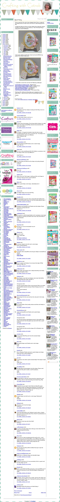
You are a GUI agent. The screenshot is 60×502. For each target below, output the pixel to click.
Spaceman (5, 63)
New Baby (6, 269)
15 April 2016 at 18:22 (23, 331)
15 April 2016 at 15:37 (23, 307)
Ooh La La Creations (8, 273)
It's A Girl (5, 72)
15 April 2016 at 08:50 (24, 188)
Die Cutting (6, 231)
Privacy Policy (50, 23)
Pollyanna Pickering (8, 284)
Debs (18, 130)
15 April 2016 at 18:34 (23, 347)
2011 (4, 105)
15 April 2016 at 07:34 (24, 156)
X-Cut (5, 326)
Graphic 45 (6, 246)
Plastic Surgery (6, 78)
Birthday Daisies (7, 57)
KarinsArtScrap (20, 310)
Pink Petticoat (7, 281)
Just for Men (6, 70)
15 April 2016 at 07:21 (24, 139)
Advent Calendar (7, 199)
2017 (4, 42)
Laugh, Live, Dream (53, 317)
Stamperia (6, 307)
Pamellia (19, 197)
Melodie (19, 394)
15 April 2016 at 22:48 (24, 381)
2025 (4, 34)
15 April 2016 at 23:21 (23, 391)
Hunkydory (6, 251)
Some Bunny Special (8, 64)
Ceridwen (52, 325)
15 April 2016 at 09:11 (23, 194)
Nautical (5, 268)
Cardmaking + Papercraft (7, 207)
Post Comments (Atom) (26, 494)
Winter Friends (53, 307)
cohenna (19, 484)
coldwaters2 (19, 213)
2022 (4, 36)
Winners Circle (6, 89)
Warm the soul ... (7, 58)
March (5, 97)
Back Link (5, 67)
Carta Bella (6, 210)
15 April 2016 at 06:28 (24, 112)
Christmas (6, 211)
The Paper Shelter (8, 314)
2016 (4, 44)
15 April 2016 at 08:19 (24, 179)
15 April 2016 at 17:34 (23, 323)
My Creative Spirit (8, 266)
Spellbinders (6, 303)
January (5, 99)
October (6, 47)
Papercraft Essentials (6, 277)
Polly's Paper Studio (8, 283)
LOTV (5, 255)
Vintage (5, 322)
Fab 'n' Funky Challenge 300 (22, 86)
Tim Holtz (6, 315)
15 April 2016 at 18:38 (23, 355)
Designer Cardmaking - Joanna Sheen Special (7, 227)
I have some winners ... (8, 68)
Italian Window (6, 61)
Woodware (6, 325)
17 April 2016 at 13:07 (23, 450)
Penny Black (6, 279)
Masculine (6, 262)
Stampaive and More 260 (21, 88)
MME (5, 258)
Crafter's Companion (8, 216)
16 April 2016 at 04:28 (24, 400)
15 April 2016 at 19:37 (23, 373)
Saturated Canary (8, 293)
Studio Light (6, 309)
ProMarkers (30, 99)
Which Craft (6, 323)
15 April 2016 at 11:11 (23, 229)
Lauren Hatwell (20, 115)
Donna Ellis (19, 384)
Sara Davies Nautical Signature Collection (8, 291)
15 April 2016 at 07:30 (24, 146)
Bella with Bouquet (7, 76)
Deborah (19, 403)
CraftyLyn (19, 459)
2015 (4, 100)
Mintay (5, 265)
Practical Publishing (8, 285)
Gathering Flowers (52, 335)
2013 (4, 103)
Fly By (4, 90)
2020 (4, 39)
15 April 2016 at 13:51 (23, 299)
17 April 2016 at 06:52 (24, 443)
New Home (6, 270)
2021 (4, 38)
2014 (4, 101)
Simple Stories (7, 298)
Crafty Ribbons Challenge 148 (22, 84)
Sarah (18, 302)
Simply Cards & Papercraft (7, 300)
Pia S (18, 435)
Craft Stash (6, 215)
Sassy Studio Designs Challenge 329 (23, 85)
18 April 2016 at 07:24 (24, 464)
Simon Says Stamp (8, 297)
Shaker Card (6, 295)
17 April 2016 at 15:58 (23, 456)
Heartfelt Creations (8, 247)
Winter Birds (53, 299)
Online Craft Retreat (8, 272)
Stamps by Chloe (7, 308)
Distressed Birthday (7, 59)
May (5, 53)
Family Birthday (7, 239)
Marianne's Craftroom (22, 168)
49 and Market (7, 198)
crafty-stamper (20, 427)
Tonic (5, 316)
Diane (18, 149)
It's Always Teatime (52, 290)
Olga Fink (19, 224)
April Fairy (5, 77)
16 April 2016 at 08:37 (24, 407)
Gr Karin (19, 313)
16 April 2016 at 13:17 (23, 424)
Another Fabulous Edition (7, 66)
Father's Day (6, 241)
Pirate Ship (5, 93)
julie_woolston (20, 141)
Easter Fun (5, 91)
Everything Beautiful (7, 82)
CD (4, 205)
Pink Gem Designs (8, 280)
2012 (4, 104)
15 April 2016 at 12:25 (24, 258)
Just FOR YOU (6, 83)
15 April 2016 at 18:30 (24, 338)
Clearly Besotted (7, 213)
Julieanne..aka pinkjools (22, 475)
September (6, 48)
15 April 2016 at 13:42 (23, 292)
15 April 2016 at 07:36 (24, 165)
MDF (5, 257)
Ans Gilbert (19, 366)
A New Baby (6, 79)
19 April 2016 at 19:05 (24, 488)
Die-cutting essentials (6, 233)
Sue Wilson (6, 310)
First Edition (6, 242)
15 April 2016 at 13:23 (23, 280)
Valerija (18, 242)
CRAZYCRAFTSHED (21, 204)
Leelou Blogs (33, 501)
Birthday (5, 202)
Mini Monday (7, 264)
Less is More (7, 256)
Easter (5, 236)
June (5, 52)
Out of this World (7, 74)
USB (5, 320)
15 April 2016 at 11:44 (23, 239)
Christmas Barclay (7, 55)
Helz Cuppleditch (7, 248)
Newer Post (16, 492)
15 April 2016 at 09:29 (24, 210)
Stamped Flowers (7, 73)
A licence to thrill (7, 80)
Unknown (19, 276)
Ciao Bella (6, 212)
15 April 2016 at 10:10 (24, 221)
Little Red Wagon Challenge (21, 87)
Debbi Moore (7, 224)
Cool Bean (5, 60)
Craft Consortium (8, 214)
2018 (4, 41)
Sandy (18, 419)
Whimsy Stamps (7, 324)
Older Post (43, 492)
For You (5, 87)
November (6, 46)
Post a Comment (18, 490)
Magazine (6, 259)
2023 (4, 35)
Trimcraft (6, 319)
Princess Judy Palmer (22, 376)
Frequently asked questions (7, 245)
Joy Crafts (6, 253)
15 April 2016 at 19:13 (23, 363)
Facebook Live (7, 238)
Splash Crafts (7, 306)
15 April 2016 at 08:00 (24, 171)
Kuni (18, 341)
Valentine (6, 321)
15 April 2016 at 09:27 (24, 201)
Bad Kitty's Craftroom (22, 237)
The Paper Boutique (8, 313)
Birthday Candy (6, 71)
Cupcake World (53, 343)
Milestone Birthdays (8, 263)
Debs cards (19, 249)
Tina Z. (18, 190)
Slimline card (6, 302)
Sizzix (5, 301)
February (6, 98)
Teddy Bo (6, 312)
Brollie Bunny (6, 84)
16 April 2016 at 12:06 (24, 416)
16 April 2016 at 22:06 (24, 432)
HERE (43, 93)
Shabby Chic (6, 294)
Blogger (10, 328)
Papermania (6, 278)
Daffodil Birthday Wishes (7, 95)
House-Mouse (7, 250)
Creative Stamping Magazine (8, 222)
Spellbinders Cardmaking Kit (7, 305)
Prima (5, 286)
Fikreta (18, 232)
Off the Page (6, 271)
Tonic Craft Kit (7, 317)
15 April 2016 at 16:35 (24, 314)
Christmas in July (53, 353)
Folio (5, 243)
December (6, 45)
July (5, 51)
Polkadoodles (7, 282)
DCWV (5, 223)
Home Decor (6, 249)
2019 (4, 40)
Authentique (6, 201)
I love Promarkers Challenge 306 (22, 89)
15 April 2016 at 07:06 (24, 127)
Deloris (18, 174)
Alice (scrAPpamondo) (22, 295)
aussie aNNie (20, 410)
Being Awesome (6, 92)
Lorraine (19, 334)
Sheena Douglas (7, 296)
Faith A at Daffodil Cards (22, 453)
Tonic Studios (7, 318)
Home (30, 492)
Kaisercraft (6, 254)
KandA (18, 350)
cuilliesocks (19, 268)
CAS (5, 204)
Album (5, 200)
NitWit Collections (24, 99)
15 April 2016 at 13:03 (24, 273)
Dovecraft (6, 235)
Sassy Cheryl (7, 292)
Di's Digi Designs (7, 230)
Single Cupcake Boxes (53, 280)
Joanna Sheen (7, 252)
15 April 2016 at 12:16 (23, 247)
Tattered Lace (7, 311)
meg (18, 121)
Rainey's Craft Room (21, 159)
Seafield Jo (19, 261)
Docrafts (6, 234)
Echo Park (6, 237)
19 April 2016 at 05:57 (24, 473)
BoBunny (6, 203)
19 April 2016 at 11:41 (23, 481)
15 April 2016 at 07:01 (24, 118)
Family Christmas (7, 240)
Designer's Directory (8, 229)
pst (17, 357)
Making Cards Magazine (7, 261)
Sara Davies (6, 289)
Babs (18, 182)
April (5, 54)
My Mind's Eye (7, 267)
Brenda (18, 467)
